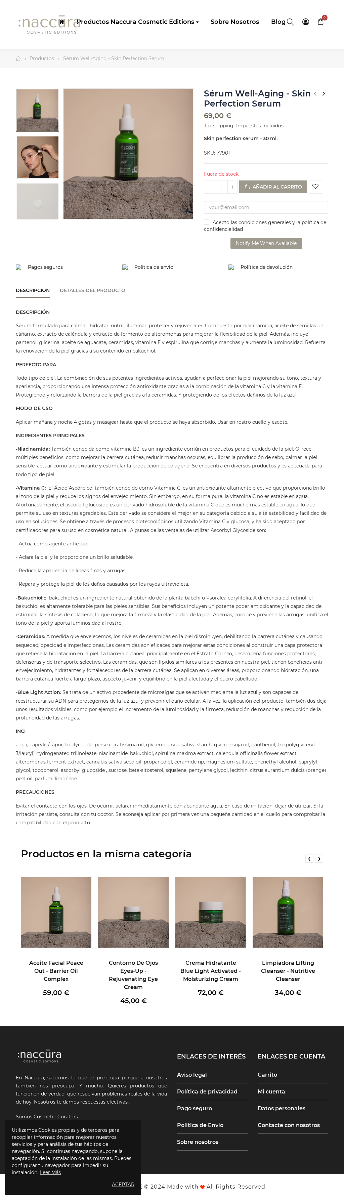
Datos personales (281, 1108)
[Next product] (323, 93)
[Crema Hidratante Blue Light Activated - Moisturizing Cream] (210, 912)
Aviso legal (192, 1075)
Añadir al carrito (276, 187)
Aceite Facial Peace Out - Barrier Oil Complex (56, 971)
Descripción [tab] (33, 290)
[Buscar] (290, 22)
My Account (305, 22)
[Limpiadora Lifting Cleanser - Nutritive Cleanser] (288, 912)
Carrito (267, 1075)
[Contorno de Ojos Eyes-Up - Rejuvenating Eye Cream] (133, 912)
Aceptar (123, 1185)
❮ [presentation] (309, 858)
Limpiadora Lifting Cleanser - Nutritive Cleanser (288, 971)
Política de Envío (200, 1125)
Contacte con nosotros (289, 1125)
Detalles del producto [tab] (92, 290)
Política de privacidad (207, 1091)
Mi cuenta (271, 1091)
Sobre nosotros (197, 1142)
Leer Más (50, 1172)
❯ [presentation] (319, 858)
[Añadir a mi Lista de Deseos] (315, 187)
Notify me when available (266, 243)
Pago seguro (194, 1108)
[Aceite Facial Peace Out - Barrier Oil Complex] (56, 912)
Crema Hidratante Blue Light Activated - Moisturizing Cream (210, 971)
